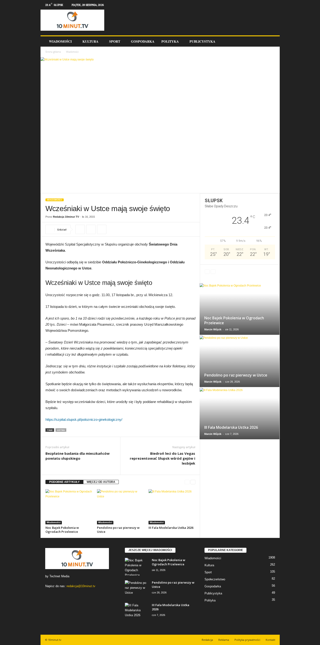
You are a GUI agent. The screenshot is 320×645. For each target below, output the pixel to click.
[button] (273, 41)
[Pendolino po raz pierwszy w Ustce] (120, 506)
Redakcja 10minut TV (66, 216)
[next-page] (192, 482)
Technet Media (59, 576)
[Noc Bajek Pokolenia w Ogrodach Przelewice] (68, 506)
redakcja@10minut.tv (81, 586)
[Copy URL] (80, 229)
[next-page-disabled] (213, 271)
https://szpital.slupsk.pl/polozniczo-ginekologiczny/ (83, 419)
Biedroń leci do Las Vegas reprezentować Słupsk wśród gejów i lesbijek (162, 458)
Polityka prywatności (247, 639)
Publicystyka (202, 41)
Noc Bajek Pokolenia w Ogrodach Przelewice (62, 530)
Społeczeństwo (215, 579)
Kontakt (270, 639)
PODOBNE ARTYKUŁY (64, 482)
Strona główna (53, 51)
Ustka (61, 430)
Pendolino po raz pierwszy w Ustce (118, 530)
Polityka (170, 41)
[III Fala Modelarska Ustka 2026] (172, 506)
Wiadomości (60, 41)
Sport (114, 41)
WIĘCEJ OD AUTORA (101, 482)
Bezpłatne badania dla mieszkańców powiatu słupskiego (77, 456)
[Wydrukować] (91, 229)
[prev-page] (187, 482)
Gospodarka (142, 41)
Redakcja (207, 639)
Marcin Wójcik (212, 329)
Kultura (90, 41)
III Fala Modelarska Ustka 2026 (171, 528)
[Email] (101, 229)
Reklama (223, 639)
